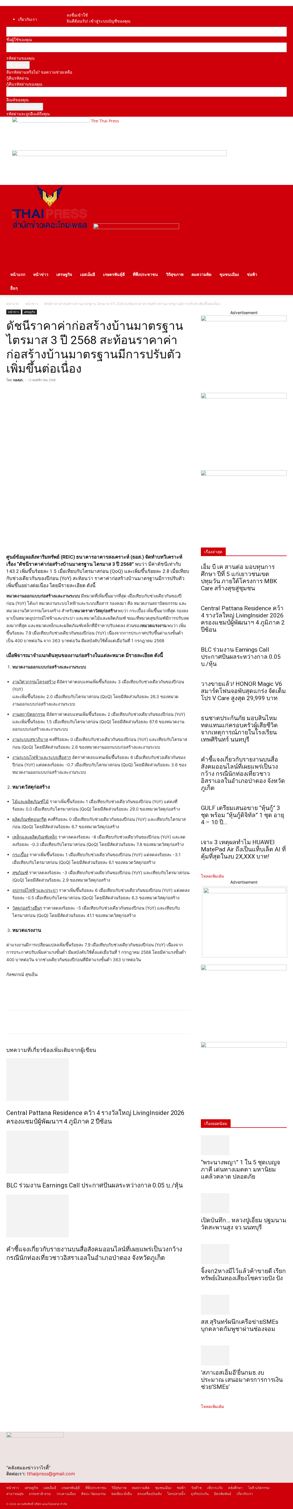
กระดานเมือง (66, 1493)
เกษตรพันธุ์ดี (114, 274)
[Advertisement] (73, 994)
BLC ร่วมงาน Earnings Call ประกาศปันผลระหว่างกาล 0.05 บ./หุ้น (94, 1185)
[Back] (82, 9)
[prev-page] (7, 1270)
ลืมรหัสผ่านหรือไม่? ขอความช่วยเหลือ (39, 72)
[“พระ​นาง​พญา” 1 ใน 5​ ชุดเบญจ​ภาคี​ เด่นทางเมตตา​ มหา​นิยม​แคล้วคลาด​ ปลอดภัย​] (244, 1145)
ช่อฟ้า (252, 274)
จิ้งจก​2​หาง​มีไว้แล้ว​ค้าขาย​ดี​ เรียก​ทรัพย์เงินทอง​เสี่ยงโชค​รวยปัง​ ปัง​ (243, 1275)
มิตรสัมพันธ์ (222, 1493)
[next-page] (11, 1270)
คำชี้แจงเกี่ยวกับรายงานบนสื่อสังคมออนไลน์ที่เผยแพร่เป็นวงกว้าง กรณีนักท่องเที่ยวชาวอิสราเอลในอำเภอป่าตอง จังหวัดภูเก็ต (243, 773)
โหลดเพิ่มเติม (212, 876)
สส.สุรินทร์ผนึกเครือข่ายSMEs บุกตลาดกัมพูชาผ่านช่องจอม (239, 1325)
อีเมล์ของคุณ (17, 99)
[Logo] (49, 227)
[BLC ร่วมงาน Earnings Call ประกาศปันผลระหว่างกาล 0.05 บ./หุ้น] (97, 1152)
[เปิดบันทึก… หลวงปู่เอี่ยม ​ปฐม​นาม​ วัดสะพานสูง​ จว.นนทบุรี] (244, 1203)
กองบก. (18, 380)
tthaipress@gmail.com (51, 1473)
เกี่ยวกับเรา (27, 19)
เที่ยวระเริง (215, 1487)
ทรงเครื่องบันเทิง (149, 1493)
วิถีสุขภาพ (174, 274)
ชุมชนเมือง (229, 274)
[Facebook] (74, 9)
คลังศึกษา (235, 1487)
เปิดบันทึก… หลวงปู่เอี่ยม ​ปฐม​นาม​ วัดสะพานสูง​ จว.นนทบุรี (243, 1224)
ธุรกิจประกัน (200, 1493)
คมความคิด (201, 274)
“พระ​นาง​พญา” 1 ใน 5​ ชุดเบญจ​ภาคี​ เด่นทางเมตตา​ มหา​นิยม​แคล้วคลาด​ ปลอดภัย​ (240, 1169)
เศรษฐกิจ (64, 274)
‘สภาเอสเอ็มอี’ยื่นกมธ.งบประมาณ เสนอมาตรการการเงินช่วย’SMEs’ (242, 1379)
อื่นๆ (14, 288)
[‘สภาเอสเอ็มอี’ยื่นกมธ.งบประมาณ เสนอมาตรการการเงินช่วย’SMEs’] (244, 1355)
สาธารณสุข (14, 1493)
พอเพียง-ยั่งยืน (121, 1493)
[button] (280, 192)
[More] (65, 393)
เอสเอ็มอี (87, 274)
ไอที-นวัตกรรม (259, 1487)
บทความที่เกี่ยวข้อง (29, 1050)
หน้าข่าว (40, 274)
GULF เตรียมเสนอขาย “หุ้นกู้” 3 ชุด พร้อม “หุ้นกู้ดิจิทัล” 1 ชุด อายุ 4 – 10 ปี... (242, 815)
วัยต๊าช (196, 1487)
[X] (25, 393)
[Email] (51, 393)
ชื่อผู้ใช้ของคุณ (19, 39)
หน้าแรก (17, 274)
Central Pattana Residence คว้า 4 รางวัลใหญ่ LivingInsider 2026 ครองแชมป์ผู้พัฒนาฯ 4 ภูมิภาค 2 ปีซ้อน (243, 619)
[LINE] (38, 393)
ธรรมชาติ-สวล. (40, 1493)
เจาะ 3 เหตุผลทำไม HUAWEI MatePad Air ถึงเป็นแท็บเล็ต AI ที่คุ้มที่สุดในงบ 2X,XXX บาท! (243, 849)
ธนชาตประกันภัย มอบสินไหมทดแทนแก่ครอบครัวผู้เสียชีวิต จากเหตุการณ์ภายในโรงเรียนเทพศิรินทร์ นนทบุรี (239, 729)
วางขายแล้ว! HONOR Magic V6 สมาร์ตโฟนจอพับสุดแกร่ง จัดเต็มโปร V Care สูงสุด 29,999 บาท (243, 691)
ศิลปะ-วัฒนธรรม (93, 1493)
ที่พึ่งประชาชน (145, 274)
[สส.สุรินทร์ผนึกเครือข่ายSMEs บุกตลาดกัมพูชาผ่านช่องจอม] (244, 1305)
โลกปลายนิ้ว (176, 1493)
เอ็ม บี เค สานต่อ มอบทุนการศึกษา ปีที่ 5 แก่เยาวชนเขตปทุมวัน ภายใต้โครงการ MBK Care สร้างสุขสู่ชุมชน (239, 577)
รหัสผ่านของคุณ (20, 58)
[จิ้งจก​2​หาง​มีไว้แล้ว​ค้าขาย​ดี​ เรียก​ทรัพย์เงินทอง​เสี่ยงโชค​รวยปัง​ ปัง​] (244, 1254)
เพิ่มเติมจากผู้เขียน (74, 1050)
